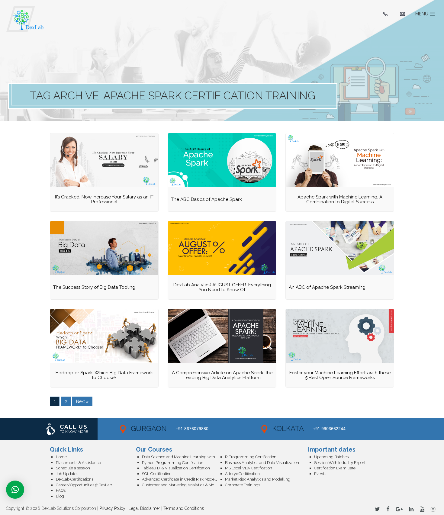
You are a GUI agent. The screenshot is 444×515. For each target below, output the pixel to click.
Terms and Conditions (183, 508)
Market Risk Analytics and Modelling (257, 479)
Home (61, 457)
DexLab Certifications (74, 479)
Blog (60, 496)
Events (320, 474)
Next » (82, 401)
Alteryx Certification (242, 474)
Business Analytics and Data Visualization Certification (266, 462)
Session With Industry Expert (339, 462)
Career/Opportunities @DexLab (84, 485)
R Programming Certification (250, 457)
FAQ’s (61, 490)
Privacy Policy (112, 508)
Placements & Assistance (78, 462)
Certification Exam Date (335, 468)
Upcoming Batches (331, 457)
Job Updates (67, 474)
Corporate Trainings (242, 485)
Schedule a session (73, 468)
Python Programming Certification (172, 462)
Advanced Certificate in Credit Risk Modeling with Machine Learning (183, 479)
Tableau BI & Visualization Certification (176, 468)
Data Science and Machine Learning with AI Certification (183, 457)
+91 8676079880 (192, 428)
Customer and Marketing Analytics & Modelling (183, 485)
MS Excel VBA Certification (248, 468)
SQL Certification (157, 474)
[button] (15, 490)
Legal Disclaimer (144, 508)
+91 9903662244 (329, 428)
